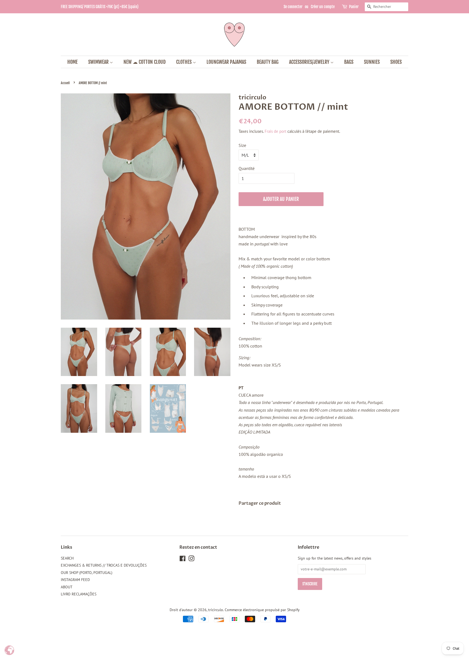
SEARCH (67, 558)
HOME (72, 62)
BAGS (348, 62)
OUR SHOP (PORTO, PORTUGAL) (86, 572)
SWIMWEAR (99, 62)
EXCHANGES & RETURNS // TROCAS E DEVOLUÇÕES (104, 565)
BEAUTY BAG (267, 62)
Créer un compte (323, 6)
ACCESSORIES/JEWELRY (309, 62)
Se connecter (293, 6)
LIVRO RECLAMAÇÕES (78, 594)
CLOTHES (184, 62)
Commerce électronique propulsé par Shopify (262, 609)
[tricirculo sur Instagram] (191, 559)
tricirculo (215, 609)
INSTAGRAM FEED (75, 579)
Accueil (65, 83)
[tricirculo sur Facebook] (182, 559)
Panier (354, 6)
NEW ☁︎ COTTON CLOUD (144, 62)
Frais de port (275, 131)
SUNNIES (372, 62)
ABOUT (66, 587)
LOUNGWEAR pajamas (226, 62)
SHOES (396, 62)
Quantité (247, 168)
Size (242, 145)
